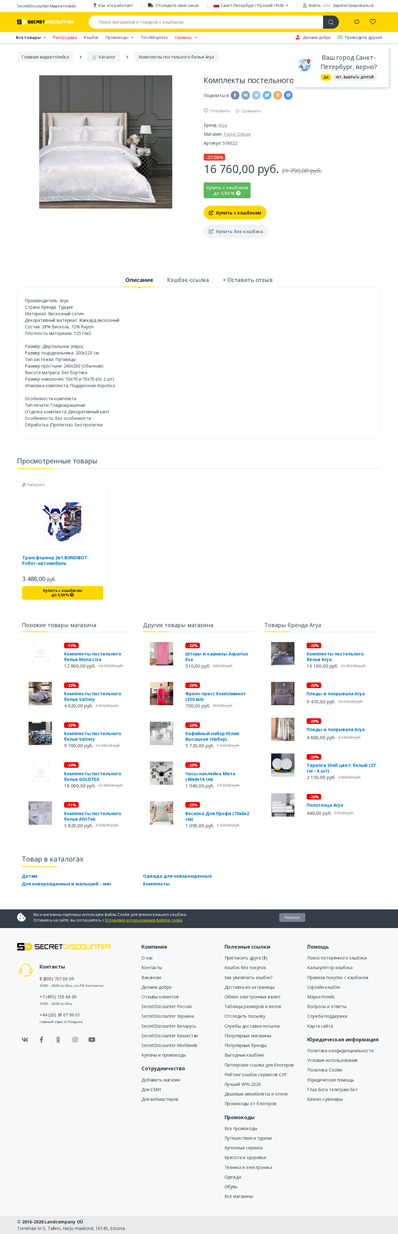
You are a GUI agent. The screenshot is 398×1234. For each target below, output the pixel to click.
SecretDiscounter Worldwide (169, 1045)
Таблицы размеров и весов (252, 1006)
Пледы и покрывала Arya (336, 694)
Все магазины (238, 1196)
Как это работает (116, 5)
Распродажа (65, 37)
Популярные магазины (247, 1036)
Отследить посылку (245, 1016)
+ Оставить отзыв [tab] (248, 280)
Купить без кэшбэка (239, 231)
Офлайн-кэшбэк (323, 987)
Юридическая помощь (330, 1080)
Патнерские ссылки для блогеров (259, 1065)
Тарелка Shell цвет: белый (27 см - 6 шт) (341, 768)
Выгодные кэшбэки (244, 1055)
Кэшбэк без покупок (245, 967)
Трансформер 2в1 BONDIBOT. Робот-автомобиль (55, 560)
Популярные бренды (245, 1045)
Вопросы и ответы (326, 1006)
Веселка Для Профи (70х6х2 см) (217, 816)
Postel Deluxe (237, 134)
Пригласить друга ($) (245, 958)
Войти (314, 5)
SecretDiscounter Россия (166, 1006)
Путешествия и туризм (248, 1138)
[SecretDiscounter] (45, 22)
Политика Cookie (324, 1070)
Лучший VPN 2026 (242, 1084)
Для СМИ (151, 1089)
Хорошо (292, 917)
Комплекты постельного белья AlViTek (92, 816)
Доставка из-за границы (249, 987)
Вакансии (151, 977)
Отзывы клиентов (160, 997)
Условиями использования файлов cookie (144, 920)
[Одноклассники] (58, 1040)
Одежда (232, 1177)
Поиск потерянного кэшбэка (336, 958)
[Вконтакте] (25, 1040)
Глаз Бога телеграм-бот (332, 1089)
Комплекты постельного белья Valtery (92, 696)
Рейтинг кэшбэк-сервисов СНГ (255, 1074)
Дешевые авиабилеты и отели (256, 1094)
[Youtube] (92, 1040)
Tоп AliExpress (154, 37)
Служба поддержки (327, 1016)
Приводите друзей (363, 37)
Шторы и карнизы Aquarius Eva (216, 656)
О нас (147, 958)
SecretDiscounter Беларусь (168, 1026)
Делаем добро (317, 37)
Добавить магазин (160, 1080)
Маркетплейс (321, 997)
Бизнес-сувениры (325, 1099)
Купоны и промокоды (163, 1055)
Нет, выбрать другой (355, 77)
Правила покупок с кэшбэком (337, 977)
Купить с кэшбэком (238, 213)
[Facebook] (41, 1040)
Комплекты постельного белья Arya (335, 656)
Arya (222, 125)
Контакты (151, 967)
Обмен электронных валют (252, 997)
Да (326, 77)
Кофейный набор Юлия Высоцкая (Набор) (212, 736)
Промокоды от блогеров (250, 1103)
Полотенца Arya (325, 805)
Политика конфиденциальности (340, 1050)
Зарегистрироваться (353, 5)
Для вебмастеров (159, 1099)
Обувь (231, 1186)
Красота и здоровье (245, 1157)
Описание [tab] (139, 280)
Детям (29, 876)
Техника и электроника (248, 1167)
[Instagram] (75, 1040)
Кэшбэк (91, 37)
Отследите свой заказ (177, 5)
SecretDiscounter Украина (167, 1016)
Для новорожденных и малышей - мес (67, 884)
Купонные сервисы (243, 1148)
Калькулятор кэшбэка (329, 967)
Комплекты (156, 884)
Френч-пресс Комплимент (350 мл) (215, 696)
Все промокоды (240, 1128)
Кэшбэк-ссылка (188, 280)
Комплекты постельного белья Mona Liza (92, 656)
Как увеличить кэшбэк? (248, 977)
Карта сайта (320, 1026)
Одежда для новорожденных (177, 876)
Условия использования (332, 1060)
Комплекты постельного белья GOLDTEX (92, 776)
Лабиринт (35, 484)
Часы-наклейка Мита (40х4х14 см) (210, 776)
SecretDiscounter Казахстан (169, 1036)
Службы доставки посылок (252, 1026)
